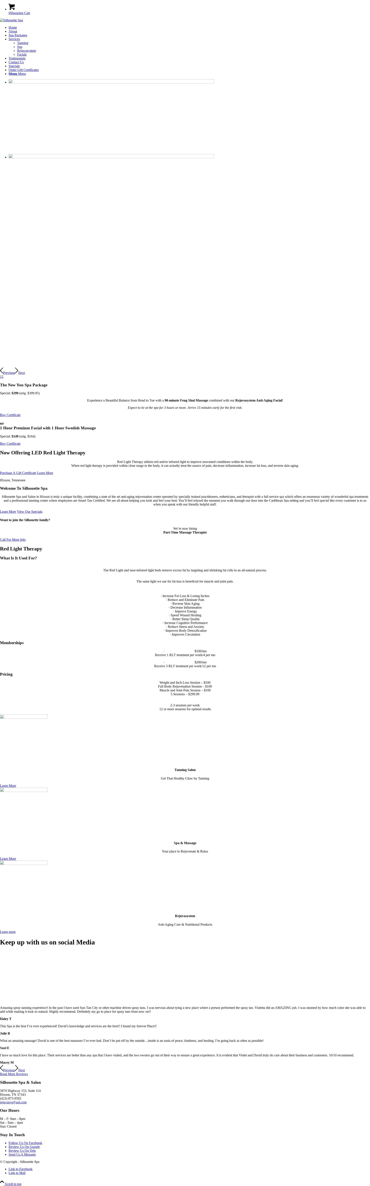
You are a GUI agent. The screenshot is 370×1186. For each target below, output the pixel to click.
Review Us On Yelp (22, 1150)
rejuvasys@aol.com (13, 1102)
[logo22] (11, 20)
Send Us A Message (22, 1154)
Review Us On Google (24, 1147)
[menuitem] (189, 28)
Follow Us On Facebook (25, 1143)
